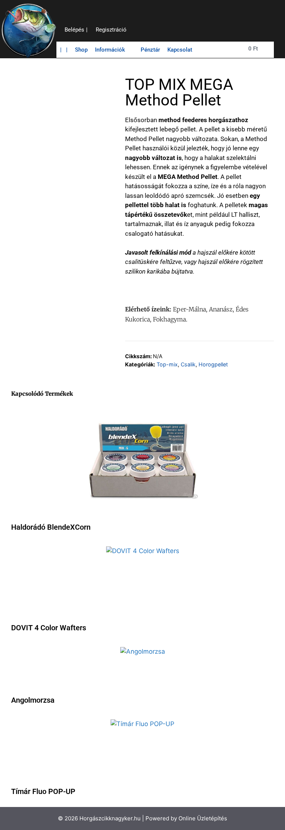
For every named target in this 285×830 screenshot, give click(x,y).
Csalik (188, 364)
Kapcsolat (179, 49)
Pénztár (150, 49)
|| (64, 49)
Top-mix (167, 364)
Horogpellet (213, 364)
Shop (81, 49)
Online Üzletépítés (202, 818)
